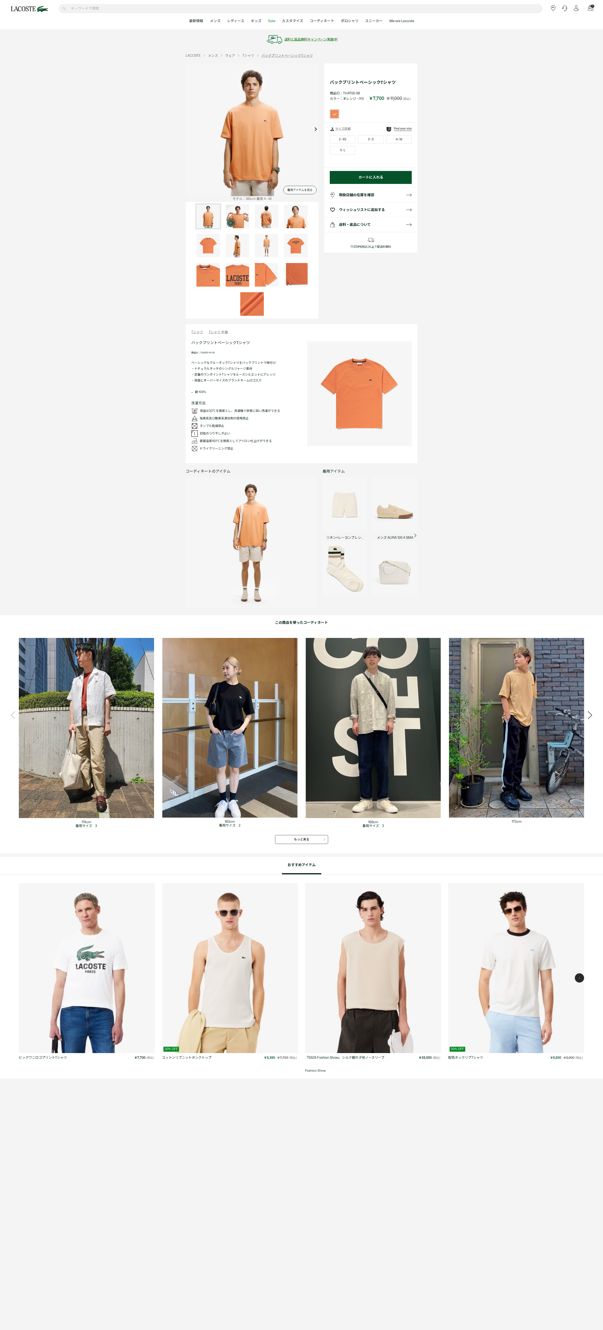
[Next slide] (315, 129)
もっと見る (301, 839)
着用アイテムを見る (300, 190)
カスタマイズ (292, 21)
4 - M (399, 139)
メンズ (215, 21)
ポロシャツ (350, 21)
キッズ (256, 21)
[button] (579, 978)
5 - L (342, 150)
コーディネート (322, 21)
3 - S (371, 139)
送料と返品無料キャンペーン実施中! (311, 39)
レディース (235, 21)
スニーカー (374, 21)
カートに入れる (371, 177)
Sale (271, 21)
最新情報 (196, 21)
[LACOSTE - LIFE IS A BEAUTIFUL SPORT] (29, 9)
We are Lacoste (401, 21)
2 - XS (342, 139)
